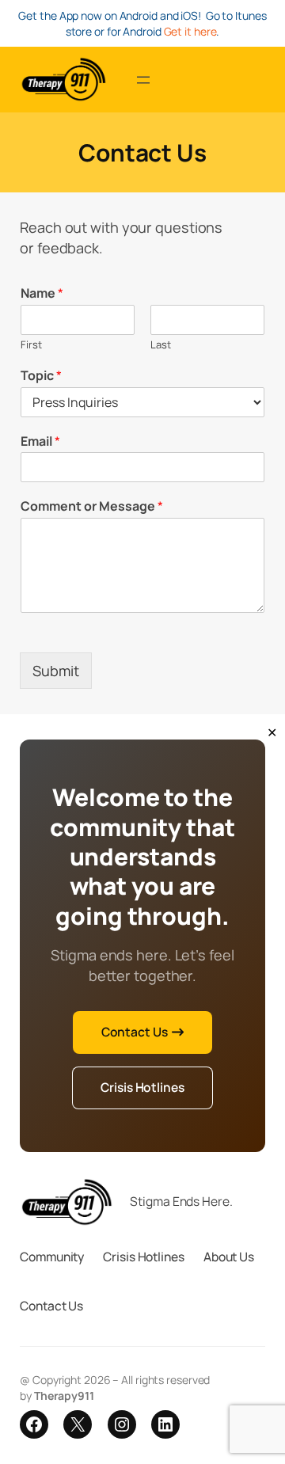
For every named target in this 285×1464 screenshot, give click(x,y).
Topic (41, 375)
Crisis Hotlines (142, 1087)
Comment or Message (92, 506)
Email (40, 441)
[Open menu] (143, 79)
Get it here (190, 31)
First (31, 345)
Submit (55, 670)
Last (160, 345)
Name (42, 293)
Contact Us (134, 1031)
